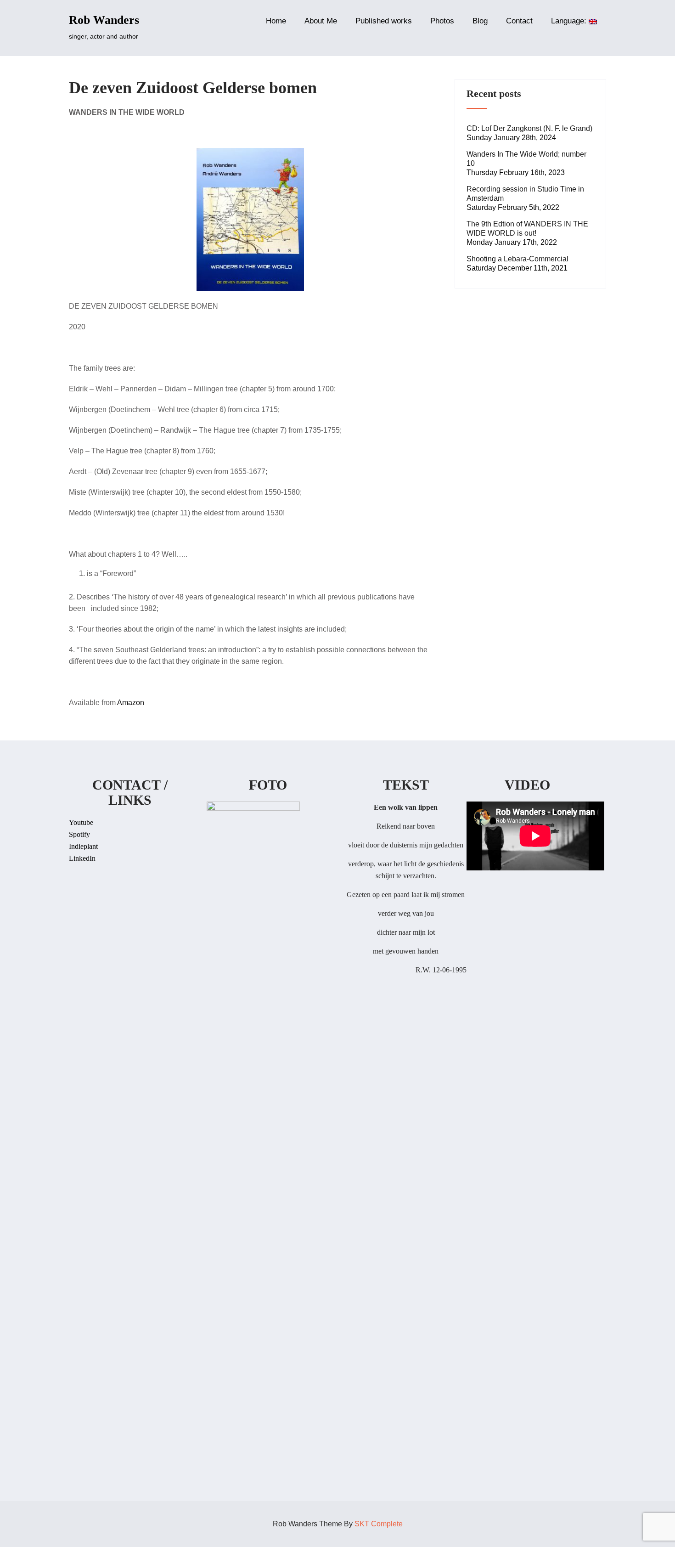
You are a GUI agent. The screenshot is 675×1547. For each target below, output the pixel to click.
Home (276, 21)
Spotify (79, 834)
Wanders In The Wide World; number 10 (526, 158)
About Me (320, 21)
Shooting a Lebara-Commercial (517, 259)
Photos (442, 21)
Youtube (81, 822)
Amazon (130, 702)
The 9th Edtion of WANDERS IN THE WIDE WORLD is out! (527, 228)
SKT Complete (378, 1524)
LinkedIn (82, 858)
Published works (383, 21)
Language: (570, 21)
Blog (480, 21)
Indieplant (83, 846)
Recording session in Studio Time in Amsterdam (525, 193)
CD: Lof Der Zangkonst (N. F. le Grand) (529, 128)
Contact (519, 21)
